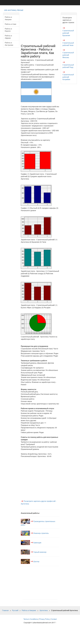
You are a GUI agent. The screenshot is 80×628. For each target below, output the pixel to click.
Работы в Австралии (9, 43)
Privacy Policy (44, 619)
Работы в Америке (8, 18)
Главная (5, 610)
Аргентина (44, 610)
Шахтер (36, 561)
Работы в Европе (8, 29)
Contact (54, 619)
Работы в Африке (8, 36)
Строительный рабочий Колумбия (68, 77)
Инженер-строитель (41, 533)
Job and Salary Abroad (13, 10)
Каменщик (37, 542)
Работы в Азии (10, 24)
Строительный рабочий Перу (68, 66)
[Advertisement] (40, 27)
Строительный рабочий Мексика (68, 55)
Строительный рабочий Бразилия (68, 33)
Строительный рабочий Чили (68, 44)
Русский (15, 610)
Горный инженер (39, 552)
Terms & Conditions (30, 619)
